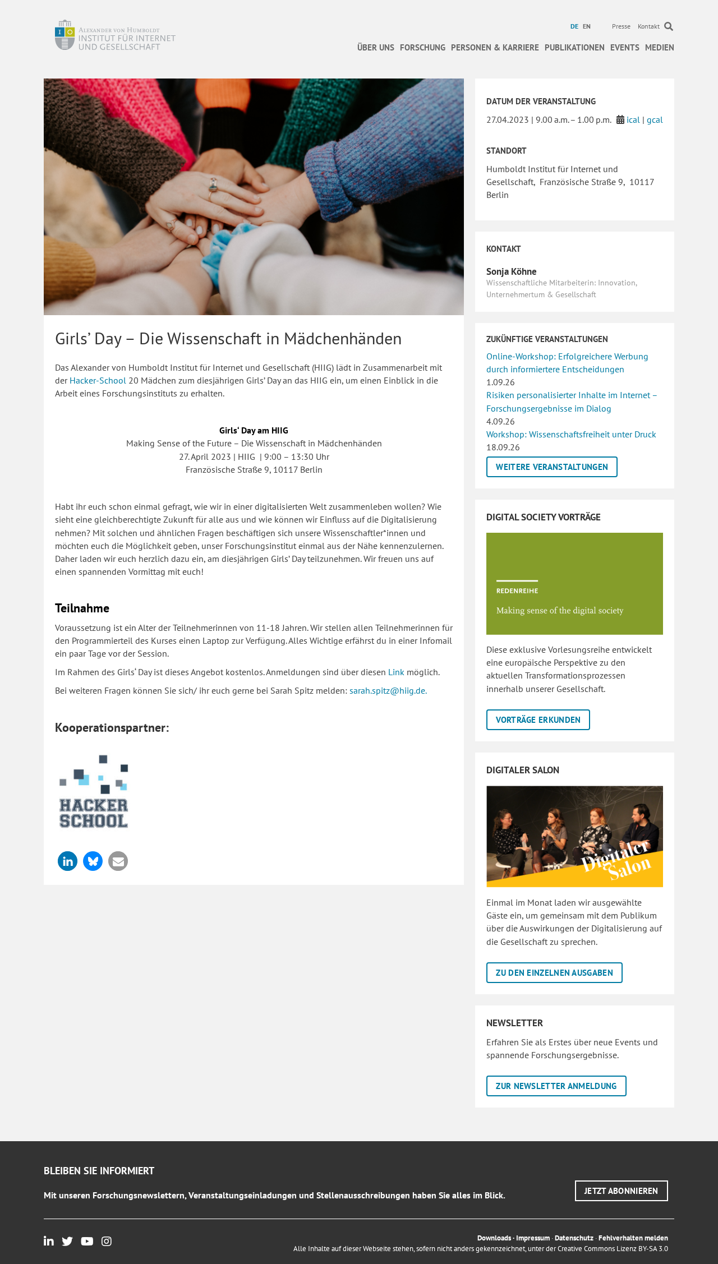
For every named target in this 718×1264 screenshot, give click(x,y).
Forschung (422, 47)
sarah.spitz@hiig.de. (388, 690)
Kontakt (649, 26)
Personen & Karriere (495, 47)
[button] (67, 861)
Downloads (494, 1238)
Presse (621, 26)
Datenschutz (574, 1238)
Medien (659, 47)
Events (624, 47)
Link (396, 671)
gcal (655, 119)
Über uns (375, 47)
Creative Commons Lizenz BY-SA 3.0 (613, 1248)
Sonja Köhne (511, 271)
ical (633, 119)
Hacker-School (98, 380)
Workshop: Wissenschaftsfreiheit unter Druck (571, 434)
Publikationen (575, 47)
